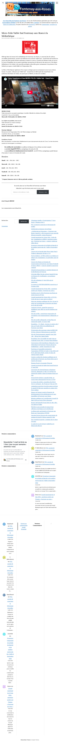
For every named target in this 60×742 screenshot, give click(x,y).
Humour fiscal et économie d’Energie (41, 363)
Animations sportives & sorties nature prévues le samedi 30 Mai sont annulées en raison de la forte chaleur (44, 388)
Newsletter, (32, 24)
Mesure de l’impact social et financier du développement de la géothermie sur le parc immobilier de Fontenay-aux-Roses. (43, 394)
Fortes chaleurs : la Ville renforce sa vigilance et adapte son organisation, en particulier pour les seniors (44, 257)
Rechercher (5, 220)
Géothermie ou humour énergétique (41, 229)
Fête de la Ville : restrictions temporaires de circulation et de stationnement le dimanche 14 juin (44, 315)
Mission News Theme (25, 739)
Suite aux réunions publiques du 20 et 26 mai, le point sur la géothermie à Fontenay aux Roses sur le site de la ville (44, 303)
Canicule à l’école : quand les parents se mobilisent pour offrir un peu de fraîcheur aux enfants (44, 309)
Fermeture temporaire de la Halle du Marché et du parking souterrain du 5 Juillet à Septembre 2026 (44, 247)
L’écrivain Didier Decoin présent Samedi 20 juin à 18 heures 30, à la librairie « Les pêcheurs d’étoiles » (44, 276)
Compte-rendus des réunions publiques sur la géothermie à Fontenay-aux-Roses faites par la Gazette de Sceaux (44, 359)
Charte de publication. (9, 24)
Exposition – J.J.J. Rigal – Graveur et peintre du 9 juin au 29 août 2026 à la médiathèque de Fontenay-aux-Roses (44, 326)
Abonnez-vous (43, 192)
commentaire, (46, 24)
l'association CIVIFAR (8, 22)
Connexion (5, 226)
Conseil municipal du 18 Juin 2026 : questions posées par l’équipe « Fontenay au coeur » (45, 497)
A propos (36, 22)
